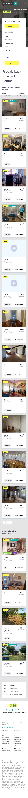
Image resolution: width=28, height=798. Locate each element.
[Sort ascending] (20, 95)
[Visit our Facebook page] (6, 710)
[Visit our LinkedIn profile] (19, 710)
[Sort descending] (23, 95)
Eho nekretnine (17, 737)
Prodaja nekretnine (6, 750)
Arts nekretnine (5, 747)
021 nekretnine (5, 732)
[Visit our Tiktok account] (22, 710)
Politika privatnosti (8, 712)
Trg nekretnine (17, 745)
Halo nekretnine (17, 735)
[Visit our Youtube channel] (12, 710)
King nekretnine (5, 745)
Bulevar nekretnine (18, 733)
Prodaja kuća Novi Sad (10, 685)
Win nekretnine (17, 739)
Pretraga (9, 63)
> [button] (10, 522)
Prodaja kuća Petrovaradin (11, 688)
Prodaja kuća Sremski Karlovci (12, 691)
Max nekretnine (17, 743)
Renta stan (4, 748)
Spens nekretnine (5, 739)
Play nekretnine (5, 743)
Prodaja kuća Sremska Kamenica (13, 694)
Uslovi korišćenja (20, 712)
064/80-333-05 (18, 12)
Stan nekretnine (5, 741)
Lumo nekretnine (17, 750)
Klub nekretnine (5, 737)
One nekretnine (17, 747)
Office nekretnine (5, 735)
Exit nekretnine (17, 741)
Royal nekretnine (5, 733)
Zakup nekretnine (18, 748)
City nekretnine (17, 730)
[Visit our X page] (15, 710)
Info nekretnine (17, 732)
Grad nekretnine (5, 730)
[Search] (15, 3)
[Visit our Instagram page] (9, 710)
